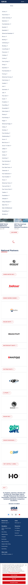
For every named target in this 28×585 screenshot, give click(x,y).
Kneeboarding (4, 546)
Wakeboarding (4, 534)
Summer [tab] (5, 5)
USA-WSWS (7, 554)
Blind (5, 142)
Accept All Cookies (14, 582)
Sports (22, 1)
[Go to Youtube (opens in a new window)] (19, 514)
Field (6, 80)
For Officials (17, 530)
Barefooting (4, 539)
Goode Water (9, 274)
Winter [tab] (11, 5)
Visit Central (11, 464)
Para (5, 14)
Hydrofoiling (4, 548)
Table (5, 164)
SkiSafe (10, 440)
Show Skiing (4, 531)
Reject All (14, 578)
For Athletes (17, 528)
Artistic (7, 17)
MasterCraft (10, 345)
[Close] (25, 565)
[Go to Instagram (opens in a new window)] (16, 514)
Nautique (9, 369)
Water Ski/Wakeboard (7, 208)
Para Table (7, 167)
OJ (7, 392)
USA (5, 42)
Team (6, 176)
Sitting (6, 201)
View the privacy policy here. (14, 572)
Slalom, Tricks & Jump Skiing (6, 529)
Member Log (5, 522)
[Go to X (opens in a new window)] (12, 514)
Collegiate (4, 536)
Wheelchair (8, 33)
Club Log (18, 522)
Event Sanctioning (18, 535)
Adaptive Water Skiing (6, 543)
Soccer (6, 145)
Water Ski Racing (5, 541)
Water (5, 204)
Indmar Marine (11, 298)
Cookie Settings (14, 575)
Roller (6, 111)
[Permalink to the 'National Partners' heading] (19, 250)
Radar (7, 416)
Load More (14, 232)
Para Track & (7, 189)
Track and (6, 186)
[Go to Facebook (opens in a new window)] (8, 514)
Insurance (17, 533)
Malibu (8, 321)
